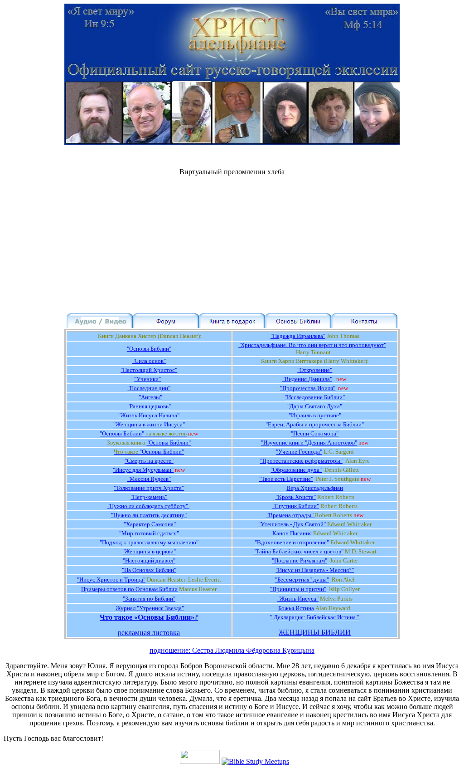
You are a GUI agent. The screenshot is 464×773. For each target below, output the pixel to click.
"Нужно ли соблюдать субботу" (148, 506)
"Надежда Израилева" (298, 336)
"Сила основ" (149, 360)
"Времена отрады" (290, 515)
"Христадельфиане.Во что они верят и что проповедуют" (312, 345)
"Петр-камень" (148, 497)
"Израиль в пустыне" (315, 415)
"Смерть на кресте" (149, 460)
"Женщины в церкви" (149, 551)
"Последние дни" (148, 388)
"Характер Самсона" (150, 524)
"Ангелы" (150, 397)
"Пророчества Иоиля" (307, 388)
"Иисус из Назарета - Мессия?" (315, 570)
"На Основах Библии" (149, 570)
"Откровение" (314, 370)
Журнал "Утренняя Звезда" (150, 608)
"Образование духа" (296, 469)
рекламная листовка (149, 632)
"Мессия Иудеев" (149, 478)
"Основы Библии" (149, 348)
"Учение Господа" (299, 451)
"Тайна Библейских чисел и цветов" (298, 551)
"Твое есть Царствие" (286, 478)
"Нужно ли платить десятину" (149, 515)
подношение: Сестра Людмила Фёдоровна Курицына (232, 650)
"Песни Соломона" (314, 433)
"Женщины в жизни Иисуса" (149, 424)
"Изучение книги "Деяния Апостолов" (309, 442)
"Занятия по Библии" (149, 598)
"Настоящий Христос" (149, 370)
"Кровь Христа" (296, 497)
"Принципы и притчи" (298, 589)
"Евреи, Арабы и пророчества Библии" (315, 424)
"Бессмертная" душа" (302, 579)
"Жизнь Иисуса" (298, 598)
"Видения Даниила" (307, 379)
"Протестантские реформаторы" (301, 460)
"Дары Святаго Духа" (314, 406)
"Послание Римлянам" (299, 560)
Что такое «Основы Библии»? (149, 617)
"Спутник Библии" (295, 506)
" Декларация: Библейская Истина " (314, 617)
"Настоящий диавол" (149, 560)
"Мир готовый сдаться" (149, 533)
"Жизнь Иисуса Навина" (148, 415)
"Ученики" (147, 379)
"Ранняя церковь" (149, 406)
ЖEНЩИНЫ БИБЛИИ (315, 632)
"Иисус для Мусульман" (143, 469)
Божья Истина (296, 608)
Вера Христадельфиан (314, 487)
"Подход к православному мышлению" (149, 542)
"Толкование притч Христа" (149, 487)
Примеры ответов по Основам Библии (129, 589)
